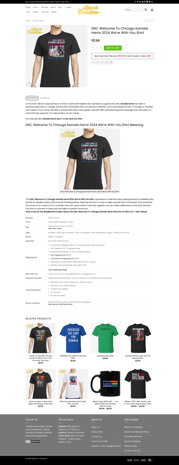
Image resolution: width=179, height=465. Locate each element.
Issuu (28, 435)
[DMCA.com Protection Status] (33, 441)
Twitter (46, 429)
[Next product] (146, 21)
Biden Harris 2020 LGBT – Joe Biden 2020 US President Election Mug (105, 403)
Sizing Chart (97, 431)
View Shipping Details (57, 270)
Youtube (29, 432)
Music (53, 7)
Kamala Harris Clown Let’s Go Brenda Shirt (138, 357)
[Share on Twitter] (98, 63)
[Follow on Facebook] (135, 2)
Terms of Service (132, 450)
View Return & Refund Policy (60, 304)
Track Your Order (99, 441)
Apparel (44, 7)
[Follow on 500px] (152, 2)
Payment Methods (133, 436)
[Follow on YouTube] (149, 2)
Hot (28, 12)
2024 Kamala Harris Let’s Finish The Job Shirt (73, 402)
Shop (35, 7)
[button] (152, 9)
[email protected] (75, 432)
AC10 (148, 56)
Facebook (37, 429)
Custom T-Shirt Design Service (106, 446)
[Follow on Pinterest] (142, 2)
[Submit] (146, 10)
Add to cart (112, 48)
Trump (54, 12)
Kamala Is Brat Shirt (105, 356)
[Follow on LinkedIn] (147, 2)
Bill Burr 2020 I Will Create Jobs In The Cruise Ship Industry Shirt (137, 402)
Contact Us (96, 436)
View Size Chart (55, 228)
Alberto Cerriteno (39, 458)
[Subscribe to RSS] (145, 2)
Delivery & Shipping (133, 427)
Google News (41, 435)
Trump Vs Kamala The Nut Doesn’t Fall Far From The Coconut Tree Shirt (40, 358)
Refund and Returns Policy (136, 431)
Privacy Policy (130, 446)
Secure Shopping (132, 441)
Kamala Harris (38, 21)
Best (60, 7)
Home (28, 7)
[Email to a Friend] (102, 63)
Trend (35, 12)
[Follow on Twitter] (138, 2)
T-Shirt (68, 7)
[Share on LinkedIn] (111, 63)
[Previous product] (151, 21)
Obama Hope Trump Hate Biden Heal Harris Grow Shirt (40, 402)
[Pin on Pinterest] (107, 63)
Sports (45, 12)
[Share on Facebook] (94, 63)
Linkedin (48, 432)
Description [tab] (32, 98)
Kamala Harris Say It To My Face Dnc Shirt (62, 118)
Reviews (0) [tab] (45, 98)
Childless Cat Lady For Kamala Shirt (73, 357)
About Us (95, 427)
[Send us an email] (140, 2)
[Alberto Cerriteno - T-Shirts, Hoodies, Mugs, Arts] (89, 9)
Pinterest (38, 432)
